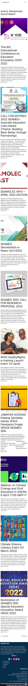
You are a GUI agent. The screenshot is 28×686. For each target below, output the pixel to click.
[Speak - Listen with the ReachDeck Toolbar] (26, 684)
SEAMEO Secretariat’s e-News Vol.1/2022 (11, 247)
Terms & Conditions (13, 683)
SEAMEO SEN (5, 2)
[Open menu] (25, 2)
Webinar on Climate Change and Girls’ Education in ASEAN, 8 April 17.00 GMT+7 (14, 490)
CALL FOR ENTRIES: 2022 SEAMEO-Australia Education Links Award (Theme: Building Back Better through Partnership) (14, 125)
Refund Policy (22, 683)
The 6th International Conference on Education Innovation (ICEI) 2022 (11, 55)
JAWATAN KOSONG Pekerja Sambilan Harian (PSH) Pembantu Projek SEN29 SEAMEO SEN (13, 423)
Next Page (24, 636)
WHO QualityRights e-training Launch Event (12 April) (13, 360)
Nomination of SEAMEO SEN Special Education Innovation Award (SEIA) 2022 (12, 606)
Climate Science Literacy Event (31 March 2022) (12, 547)
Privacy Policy (4, 683)
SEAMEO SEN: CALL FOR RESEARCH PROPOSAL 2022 (14, 303)
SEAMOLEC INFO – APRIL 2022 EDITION (14, 193)
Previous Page (4, 636)
